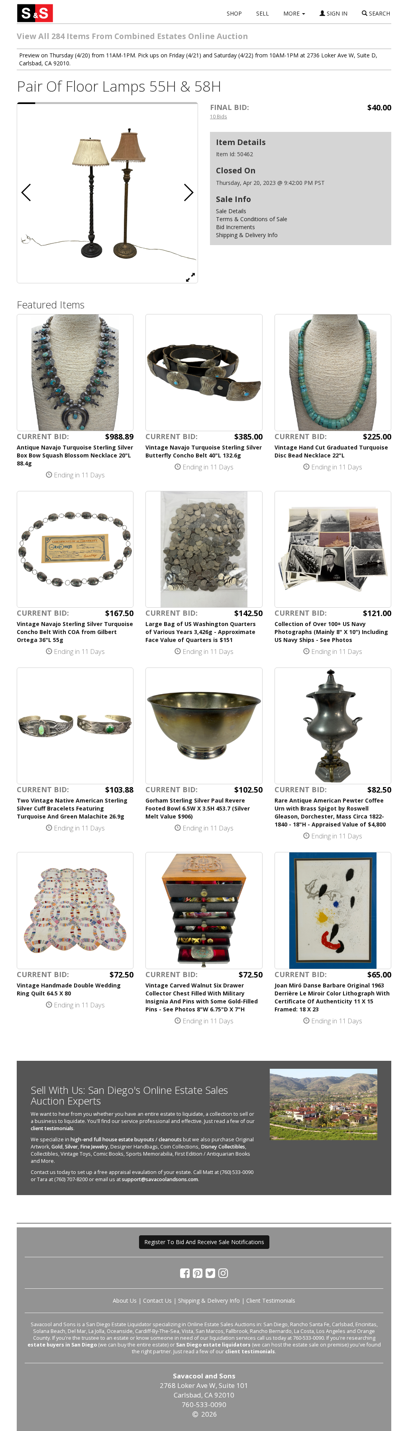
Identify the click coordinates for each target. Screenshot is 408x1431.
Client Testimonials (270, 1300)
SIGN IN (336, 13)
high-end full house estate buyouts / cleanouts (126, 1139)
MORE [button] (292, 13)
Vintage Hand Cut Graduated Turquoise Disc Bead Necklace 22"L (331, 451)
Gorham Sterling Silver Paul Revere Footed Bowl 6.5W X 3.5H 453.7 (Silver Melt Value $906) (197, 808)
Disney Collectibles (223, 1146)
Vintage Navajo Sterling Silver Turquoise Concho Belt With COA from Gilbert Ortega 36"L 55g (75, 632)
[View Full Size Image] (190, 277)
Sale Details (231, 211)
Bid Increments (235, 227)
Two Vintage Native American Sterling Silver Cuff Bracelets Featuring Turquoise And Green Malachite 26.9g (72, 808)
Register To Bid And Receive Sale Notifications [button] (204, 1242)
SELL (262, 13)
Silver (71, 1146)
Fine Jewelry (94, 1146)
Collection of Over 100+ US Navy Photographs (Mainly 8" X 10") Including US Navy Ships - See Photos (331, 632)
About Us (125, 1300)
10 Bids (218, 116)
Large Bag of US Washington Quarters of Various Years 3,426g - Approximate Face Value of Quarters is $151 (200, 632)
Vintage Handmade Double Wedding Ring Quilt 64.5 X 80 (69, 989)
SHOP (234, 13)
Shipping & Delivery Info (247, 235)
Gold (57, 1146)
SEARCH (378, 13)
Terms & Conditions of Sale (251, 219)
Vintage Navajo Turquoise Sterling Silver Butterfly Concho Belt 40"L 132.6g (203, 451)
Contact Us (157, 1300)
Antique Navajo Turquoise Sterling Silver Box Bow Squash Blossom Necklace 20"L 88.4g (75, 455)
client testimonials (52, 1128)
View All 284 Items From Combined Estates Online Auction (132, 36)
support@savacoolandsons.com (160, 1179)
